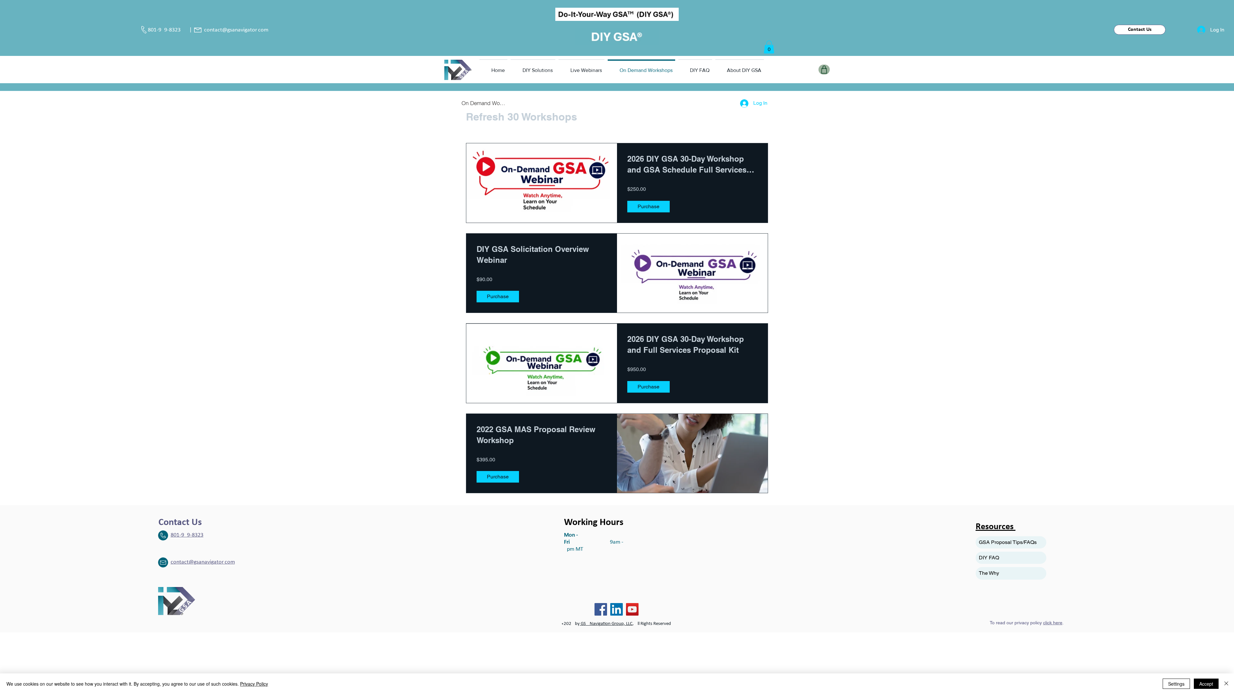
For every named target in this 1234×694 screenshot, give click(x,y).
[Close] (1226, 684)
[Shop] (824, 70)
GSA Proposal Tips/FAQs (1008, 542)
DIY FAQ (989, 558)
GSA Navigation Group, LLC (606, 623)
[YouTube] (632, 609)
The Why (989, 573)
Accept (1206, 684)
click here (1052, 622)
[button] (769, 47)
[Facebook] (601, 609)
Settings (1176, 684)
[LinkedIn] (616, 609)
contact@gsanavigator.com (236, 30)
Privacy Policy (254, 684)
